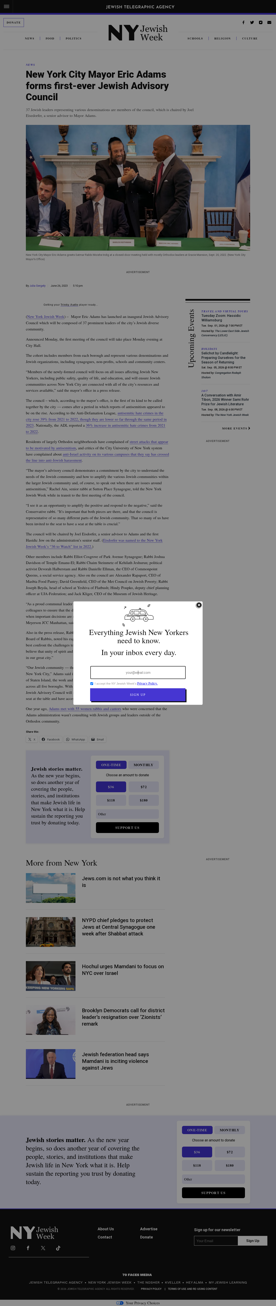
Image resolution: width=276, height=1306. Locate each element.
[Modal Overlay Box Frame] (138, 653)
